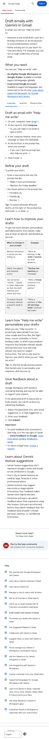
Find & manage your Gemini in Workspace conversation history (23, 649)
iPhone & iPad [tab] (36, 103)
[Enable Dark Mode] (25, 734)
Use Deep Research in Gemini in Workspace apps (22, 702)
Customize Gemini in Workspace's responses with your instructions (23, 711)
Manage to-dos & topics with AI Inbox (25, 592)
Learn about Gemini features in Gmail (25, 581)
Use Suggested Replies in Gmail (22, 627)
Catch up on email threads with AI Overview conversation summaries (23, 605)
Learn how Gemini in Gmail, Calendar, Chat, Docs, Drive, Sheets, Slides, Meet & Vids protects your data (26, 692)
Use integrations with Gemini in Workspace (22, 667)
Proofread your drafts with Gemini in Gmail (24, 620)
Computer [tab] (11, 103)
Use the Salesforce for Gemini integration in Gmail (22, 658)
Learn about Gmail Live (19, 587)
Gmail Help (14, 3)
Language (11, 731)
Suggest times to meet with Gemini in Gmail (25, 640)
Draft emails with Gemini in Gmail (24, 613)
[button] (4, 4)
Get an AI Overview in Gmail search (24, 598)
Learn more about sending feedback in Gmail (25, 439)
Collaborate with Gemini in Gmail (23, 633)
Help (7, 565)
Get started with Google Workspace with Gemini (25, 573)
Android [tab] (23, 103)
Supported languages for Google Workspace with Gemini (23, 681)
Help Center (7, 10)
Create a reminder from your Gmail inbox (26, 674)
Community (20, 10)
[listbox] (13, 734)
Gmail (34, 121)
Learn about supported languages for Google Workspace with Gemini (25, 93)
